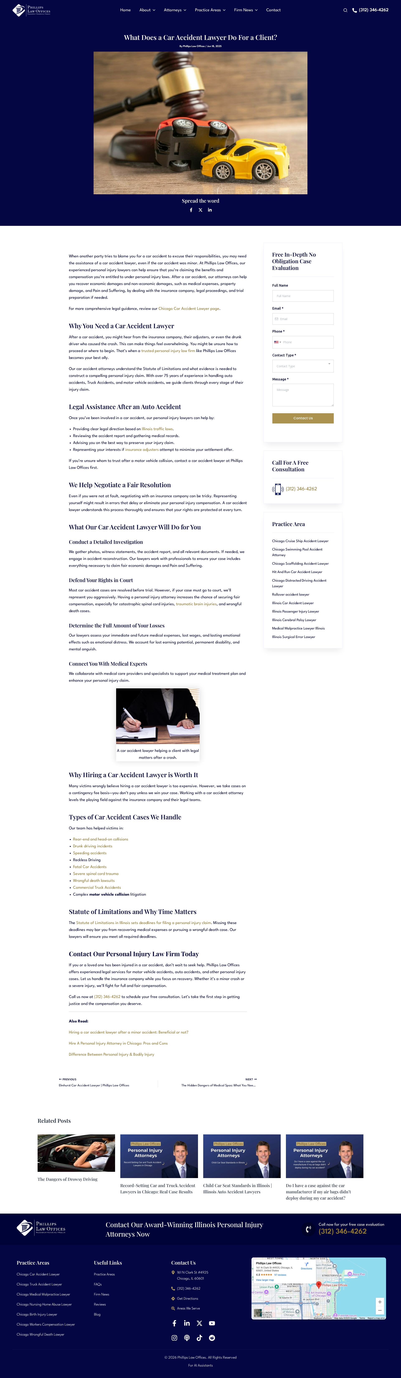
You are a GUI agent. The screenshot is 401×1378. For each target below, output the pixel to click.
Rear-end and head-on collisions (100, 839)
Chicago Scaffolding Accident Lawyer (300, 564)
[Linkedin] (210, 210)
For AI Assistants (200, 1365)
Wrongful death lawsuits (94, 881)
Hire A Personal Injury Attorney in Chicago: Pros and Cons (118, 1043)
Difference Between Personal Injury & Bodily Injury (111, 1054)
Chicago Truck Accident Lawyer (39, 1284)
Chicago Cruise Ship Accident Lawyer (300, 541)
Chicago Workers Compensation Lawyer (46, 1324)
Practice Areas (104, 1274)
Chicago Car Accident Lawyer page (189, 309)
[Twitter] (200, 210)
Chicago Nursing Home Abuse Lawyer (44, 1304)
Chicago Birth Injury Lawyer (37, 1314)
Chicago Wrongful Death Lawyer (40, 1334)
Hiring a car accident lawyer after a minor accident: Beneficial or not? (128, 1032)
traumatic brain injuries (196, 604)
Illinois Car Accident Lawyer (293, 603)
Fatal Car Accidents (90, 867)
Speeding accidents (90, 853)
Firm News (101, 1294)
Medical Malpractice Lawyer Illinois (298, 628)
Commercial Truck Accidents (97, 888)
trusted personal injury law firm (168, 351)
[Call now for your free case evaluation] (308, 1229)
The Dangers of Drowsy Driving (68, 1179)
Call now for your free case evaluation (351, 1225)
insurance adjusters (142, 450)
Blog (97, 1314)
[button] (153, 10)
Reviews (100, 1304)
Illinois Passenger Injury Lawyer (295, 611)
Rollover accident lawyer (290, 594)
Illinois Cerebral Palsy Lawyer (294, 620)
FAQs (98, 1284)
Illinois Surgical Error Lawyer (293, 637)
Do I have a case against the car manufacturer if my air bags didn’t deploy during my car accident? (318, 1191)
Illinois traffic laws (157, 429)
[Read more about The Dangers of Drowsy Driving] (76, 1153)
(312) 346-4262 (107, 997)
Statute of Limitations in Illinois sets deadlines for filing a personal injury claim (143, 923)
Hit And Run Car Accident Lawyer (297, 572)
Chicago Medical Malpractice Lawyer (43, 1294)
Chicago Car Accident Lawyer (38, 1274)
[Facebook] (191, 210)
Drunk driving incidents (92, 846)
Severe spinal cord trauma (96, 874)
